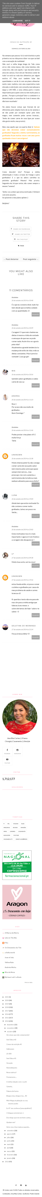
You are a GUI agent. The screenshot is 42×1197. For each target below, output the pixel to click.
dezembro (10, 1025)
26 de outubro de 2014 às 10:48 (22, 300)
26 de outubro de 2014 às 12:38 (22, 458)
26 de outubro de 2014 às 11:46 (22, 430)
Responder (35, 314)
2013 (7, 1162)
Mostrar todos (28, 982)
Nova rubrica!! (11, 1072)
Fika (6, 943)
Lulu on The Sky (11, 938)
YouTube (7, 763)
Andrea (16, 396)
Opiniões (23, 827)
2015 (7, 1018)
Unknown (17, 455)
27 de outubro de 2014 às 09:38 (22, 558)
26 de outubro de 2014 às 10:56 (22, 374)
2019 (7, 1004)
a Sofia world (10, 952)
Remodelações (11, 1068)
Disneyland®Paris (21, 839)
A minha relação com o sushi (16, 1082)
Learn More (18, 21)
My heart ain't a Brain (13, 977)
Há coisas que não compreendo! (18, 1035)
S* (13, 554)
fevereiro (10, 1155)
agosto (9, 1134)
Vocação (9, 1063)
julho (8, 1137)
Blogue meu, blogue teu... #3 (16, 1096)
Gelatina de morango (24, 626)
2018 (7, 1007)
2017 (7, 1011)
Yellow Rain (9, 962)
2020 (7, 1000)
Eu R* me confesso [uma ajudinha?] (19, 1108)
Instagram (17, 753)
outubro (10, 1031)
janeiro (9, 1158)
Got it (27, 21)
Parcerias (7, 827)
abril (8, 1148)
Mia (13, 371)
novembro (10, 1028)
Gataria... (9, 1086)
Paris (5, 831)
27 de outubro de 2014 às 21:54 (22, 629)
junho (9, 1141)
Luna (14, 495)
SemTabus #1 (11, 1058)
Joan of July (9, 957)
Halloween (10, 1049)
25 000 (8, 1054)
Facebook (7, 753)
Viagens (15, 823)
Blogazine (7, 835)
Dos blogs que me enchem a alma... (18, 1118)
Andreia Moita (10, 967)
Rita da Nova (10, 972)
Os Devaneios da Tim (13, 948)
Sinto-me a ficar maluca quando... (18, 1127)
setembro (10, 1130)
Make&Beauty (8, 839)
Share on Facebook (21, 229)
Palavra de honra (12, 1091)
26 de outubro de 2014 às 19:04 (22, 499)
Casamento (21, 831)
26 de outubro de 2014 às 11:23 (22, 400)
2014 (7, 1021)
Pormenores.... (11, 1077)
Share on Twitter (22, 234)
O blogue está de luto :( (15, 1113)
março (9, 1151)
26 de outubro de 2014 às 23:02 (22, 529)
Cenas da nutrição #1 (14, 1044)
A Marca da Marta (12, 933)
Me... (8, 823)
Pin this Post (22, 239)
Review (15, 827)
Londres (12, 831)
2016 (7, 1014)
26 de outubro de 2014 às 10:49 (22, 328)
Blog (22, 823)
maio (8, 1144)
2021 (7, 997)
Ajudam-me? (10, 1122)
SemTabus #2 (11, 1040)
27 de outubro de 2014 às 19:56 (22, 580)
